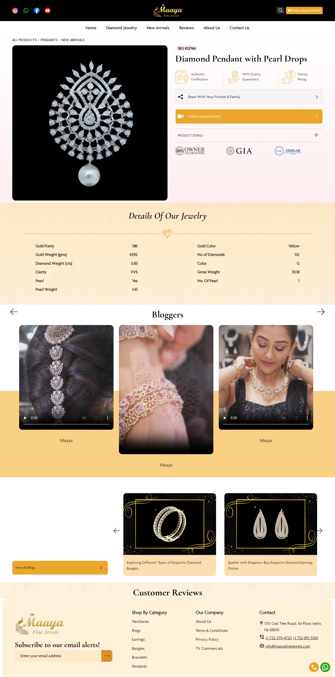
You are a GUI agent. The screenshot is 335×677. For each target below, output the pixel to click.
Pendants (139, 666)
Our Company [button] (209, 612)
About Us (203, 621)
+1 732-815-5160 (305, 637)
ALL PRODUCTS (24, 40)
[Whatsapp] (26, 10)
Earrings (138, 639)
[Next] (323, 313)
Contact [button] (267, 612)
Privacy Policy (207, 639)
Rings (136, 630)
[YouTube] (48, 10)
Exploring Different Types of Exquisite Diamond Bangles (164, 565)
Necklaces (140, 621)
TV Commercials (209, 648)
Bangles (138, 648)
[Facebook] (37, 10)
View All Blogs (25, 567)
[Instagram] (15, 10)
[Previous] (9, 313)
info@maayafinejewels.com (287, 646)
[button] (121, 28)
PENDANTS (49, 40)
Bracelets (139, 657)
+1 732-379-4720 (278, 637)
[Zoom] (90, 123)
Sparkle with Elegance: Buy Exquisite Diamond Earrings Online (270, 565)
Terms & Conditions (212, 630)
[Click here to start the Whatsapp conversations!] (325, 667)
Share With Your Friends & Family (214, 96)
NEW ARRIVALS (73, 40)
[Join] (106, 656)
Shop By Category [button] (149, 612)
